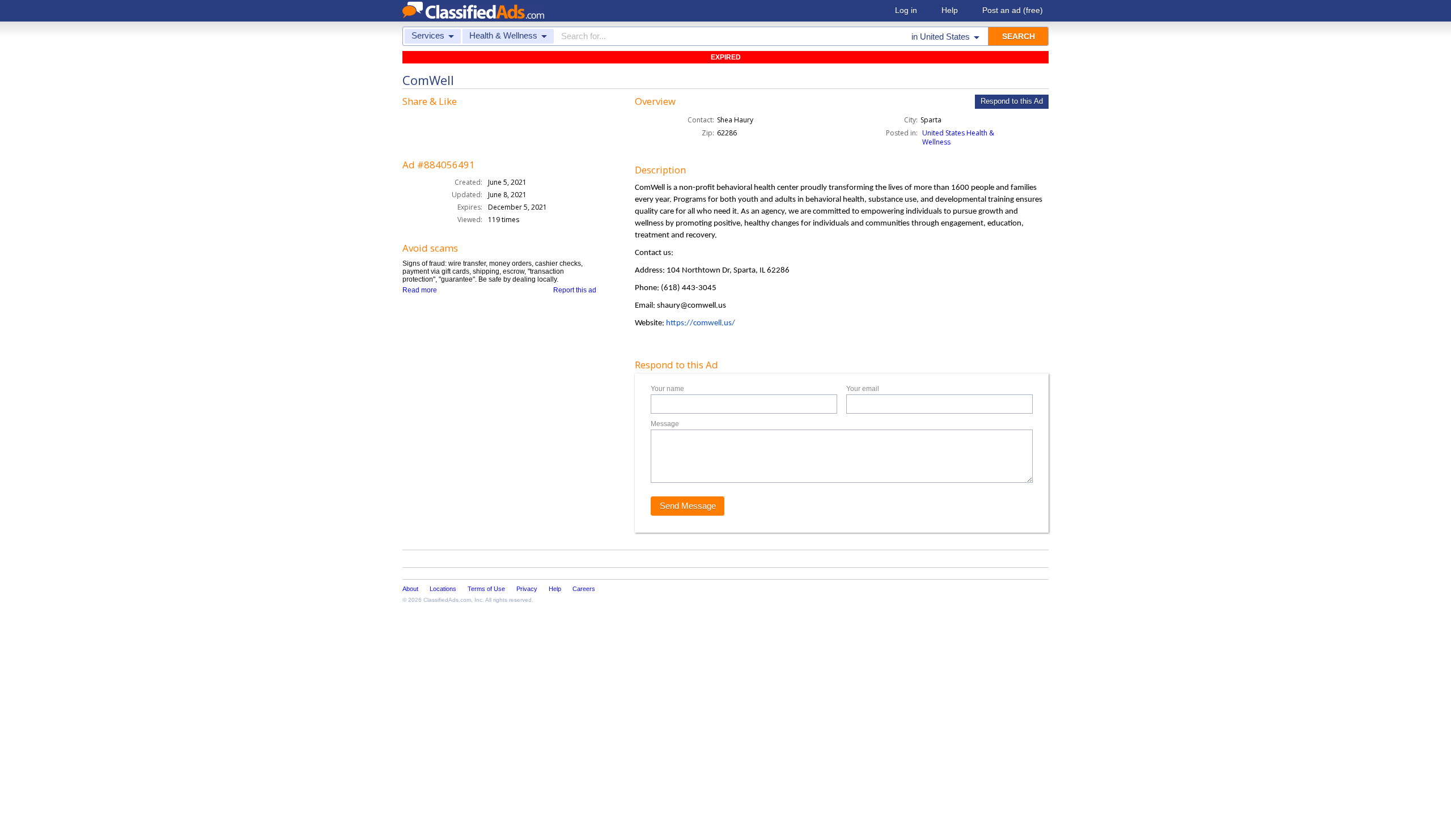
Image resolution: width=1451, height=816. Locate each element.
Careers (583, 588)
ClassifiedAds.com (447, 600)
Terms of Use (486, 588)
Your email (862, 389)
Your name (667, 389)
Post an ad (1012, 10)
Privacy (526, 588)
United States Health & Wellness (958, 137)
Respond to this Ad (1012, 101)
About (410, 588)
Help (949, 10)
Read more (419, 290)
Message (665, 424)
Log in (906, 10)
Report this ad (574, 290)
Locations (443, 588)
